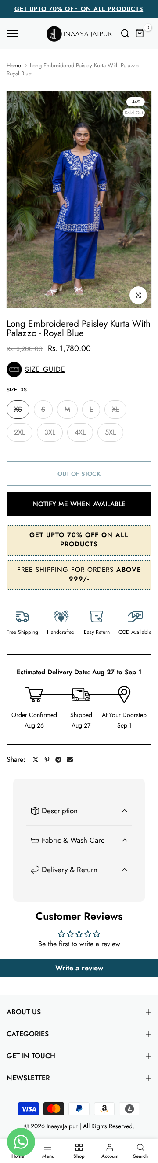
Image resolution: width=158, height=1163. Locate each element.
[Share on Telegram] (58, 759)
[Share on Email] (69, 759)
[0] (140, 33)
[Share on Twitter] (35, 759)
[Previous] (17, 199)
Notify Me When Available (79, 504)
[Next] (140, 199)
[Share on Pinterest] (46, 759)
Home (14, 65)
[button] (79, 369)
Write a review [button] (79, 968)
